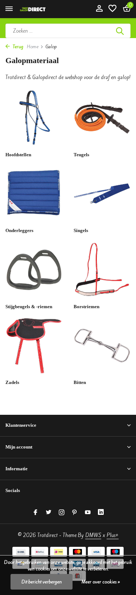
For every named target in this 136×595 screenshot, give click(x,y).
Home (32, 47)
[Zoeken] (120, 30)
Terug (17, 47)
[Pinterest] (75, 512)
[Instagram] (62, 512)
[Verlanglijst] (112, 9)
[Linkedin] (101, 512)
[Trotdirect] (38, 9)
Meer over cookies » (101, 582)
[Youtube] (88, 512)
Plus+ (113, 535)
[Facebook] (35, 512)
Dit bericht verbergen (41, 582)
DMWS (93, 535)
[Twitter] (48, 512)
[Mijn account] (99, 9)
